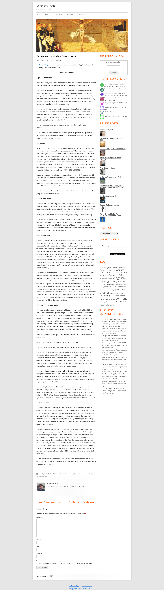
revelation (107, 299)
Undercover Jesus (107, 129)
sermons (121, 298)
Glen (37, 60)
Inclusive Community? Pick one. (112, 177)
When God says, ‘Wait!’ (109, 388)
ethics (101, 278)
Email (38, 546)
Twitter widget (74, 586)
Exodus (76, 474)
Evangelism (113, 112)
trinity (122, 301)
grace (118, 281)
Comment (40, 517)
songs (103, 302)
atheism (115, 267)
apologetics (107, 267)
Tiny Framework (44, 576)
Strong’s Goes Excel (120, 89)
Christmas (104, 270)
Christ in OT (48, 14)
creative (113, 273)
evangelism (118, 278)
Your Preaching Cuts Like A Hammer (110, 158)
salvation (112, 299)
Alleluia (104, 328)
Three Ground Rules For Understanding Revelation (110, 214)
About (38, 14)
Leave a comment (56, 60)
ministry (102, 287)
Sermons (69, 14)
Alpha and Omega (107, 350)
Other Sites (80, 14)
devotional (70, 474)
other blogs (111, 290)
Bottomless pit (106, 343)
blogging (124, 267)
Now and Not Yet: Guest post (111, 357)
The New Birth (123, 103)
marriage (112, 284)
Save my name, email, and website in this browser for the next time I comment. (64, 563)
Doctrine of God (116, 275)
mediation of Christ (121, 284)
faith (105, 282)
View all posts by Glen (81, 486)
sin (100, 302)
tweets (102, 305)
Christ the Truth (45, 5)
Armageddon (106, 336)
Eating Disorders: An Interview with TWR (114, 364)
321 (100, 267)
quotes (112, 296)
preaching (105, 295)
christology (111, 270)
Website (39, 553)
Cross (119, 273)
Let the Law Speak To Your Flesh (112, 149)
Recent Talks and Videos (109, 205)
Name (39, 539)
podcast (114, 293)
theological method (112, 302)
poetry (119, 293)
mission (107, 287)
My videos (119, 287)
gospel (111, 281)
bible (120, 267)
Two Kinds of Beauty (108, 168)
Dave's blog (43, 65)
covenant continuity (61, 474)
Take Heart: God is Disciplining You (112, 139)
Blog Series (59, 14)
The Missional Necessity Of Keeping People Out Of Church (112, 186)
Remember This (107, 381)
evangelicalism (107, 278)
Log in (51, 576)
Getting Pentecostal (108, 196)
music (113, 287)
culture (124, 272)
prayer (122, 293)
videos (110, 304)
